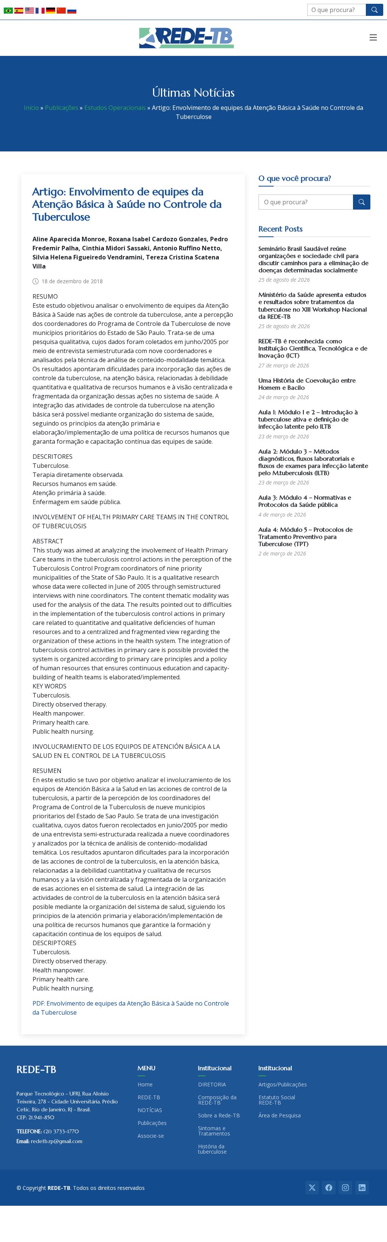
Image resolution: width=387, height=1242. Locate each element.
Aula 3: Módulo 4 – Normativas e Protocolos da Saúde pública (305, 501)
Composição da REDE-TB (217, 1100)
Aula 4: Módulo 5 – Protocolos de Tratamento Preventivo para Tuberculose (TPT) (306, 537)
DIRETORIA (212, 1084)
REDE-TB (149, 1097)
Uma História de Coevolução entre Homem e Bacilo (307, 383)
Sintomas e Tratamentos (214, 1131)
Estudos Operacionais (115, 107)
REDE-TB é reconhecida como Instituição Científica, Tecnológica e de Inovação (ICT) (313, 348)
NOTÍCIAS (150, 1110)
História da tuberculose (212, 1149)
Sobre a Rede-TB (219, 1115)
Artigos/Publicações (283, 1084)
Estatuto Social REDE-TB (277, 1100)
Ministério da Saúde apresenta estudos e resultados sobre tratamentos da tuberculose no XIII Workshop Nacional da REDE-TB (313, 305)
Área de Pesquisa (280, 1115)
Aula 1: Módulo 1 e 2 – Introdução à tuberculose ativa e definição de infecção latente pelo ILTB (308, 419)
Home (145, 1084)
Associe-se (151, 1136)
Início (31, 107)
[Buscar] (374, 10)
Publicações (61, 107)
